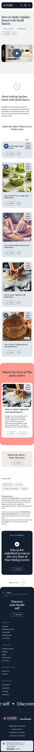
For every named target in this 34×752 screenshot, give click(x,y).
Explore (9, 592)
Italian (24, 488)
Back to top (14, 583)
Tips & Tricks (6, 657)
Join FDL (5, 674)
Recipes (4, 651)
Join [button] (25, 5)
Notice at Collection (17, 736)
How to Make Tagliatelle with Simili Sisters (15, 296)
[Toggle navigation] (29, 5)
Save (8, 33)
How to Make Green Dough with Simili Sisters (16, 197)
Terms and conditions (17, 726)
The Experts (6, 632)
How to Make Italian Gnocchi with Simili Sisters (16, 246)
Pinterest (5, 694)
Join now (18, 615)
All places (5, 638)
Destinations (6, 635)
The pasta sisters (28, 145)
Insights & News (7, 648)
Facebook (5, 688)
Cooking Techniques (10, 488)
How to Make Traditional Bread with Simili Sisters (15, 345)
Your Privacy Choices (17, 732)
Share (18, 463)
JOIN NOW (10, 749)
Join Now (18, 569)
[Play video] (17, 53)
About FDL (5, 671)
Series (4, 654)
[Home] (8, 5)
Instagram (6, 685)
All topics (5, 660)
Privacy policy (17, 729)
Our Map (5, 626)
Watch (11, 154)
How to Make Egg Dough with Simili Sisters (15, 147)
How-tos (19, 484)
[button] (21, 5)
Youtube (5, 691)
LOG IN (17, 749)
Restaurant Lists (8, 629)
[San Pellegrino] (25, 719)
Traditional (7, 484)
